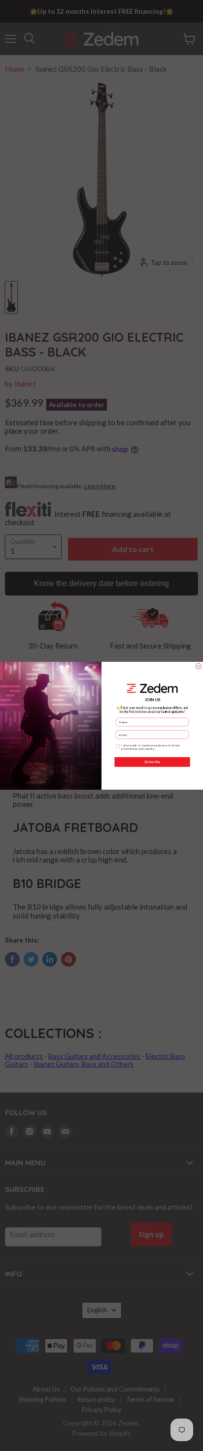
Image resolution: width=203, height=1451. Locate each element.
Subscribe (152, 762)
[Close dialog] (199, 666)
